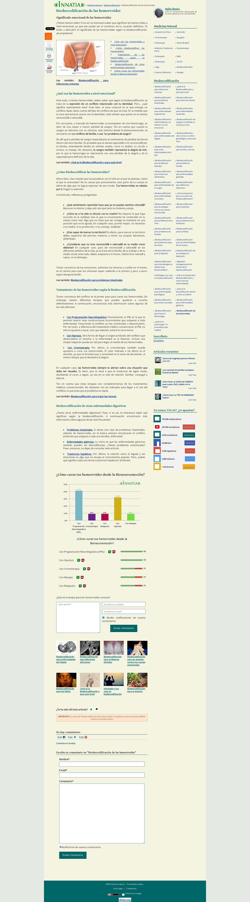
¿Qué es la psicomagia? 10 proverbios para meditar (161, 325)
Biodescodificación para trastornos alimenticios (162, 174)
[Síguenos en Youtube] (157, 426)
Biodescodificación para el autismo (136, 690)
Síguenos (190, 451)
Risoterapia (160, 61)
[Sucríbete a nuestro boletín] (157, 434)
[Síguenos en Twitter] (157, 458)
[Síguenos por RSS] (157, 466)
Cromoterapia (161, 37)
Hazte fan (190, 443)
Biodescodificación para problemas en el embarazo (185, 220)
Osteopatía (159, 56)
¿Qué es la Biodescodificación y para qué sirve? (96, 162)
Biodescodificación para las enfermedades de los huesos (186, 242)
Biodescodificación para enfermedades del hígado (66, 659)
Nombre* (64, 759)
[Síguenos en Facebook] (157, 442)
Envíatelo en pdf (49, 71)
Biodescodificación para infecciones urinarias (162, 89)
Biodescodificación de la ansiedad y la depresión (185, 253)
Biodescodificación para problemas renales (184, 163)
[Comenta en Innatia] (157, 418)
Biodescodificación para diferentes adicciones (89, 659)
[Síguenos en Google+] (157, 450)
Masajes (180, 72)
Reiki (179, 56)
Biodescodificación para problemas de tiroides (162, 231)
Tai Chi (179, 61)
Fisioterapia (160, 43)
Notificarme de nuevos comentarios (81, 847)
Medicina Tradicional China (163, 49)
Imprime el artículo (49, 60)
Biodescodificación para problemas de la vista (163, 220)
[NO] (113, 551)
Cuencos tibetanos (163, 72)
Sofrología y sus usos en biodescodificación (113, 691)
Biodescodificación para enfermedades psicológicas (162, 292)
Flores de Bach (183, 43)
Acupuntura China (163, 32)
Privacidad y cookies (135, 884)
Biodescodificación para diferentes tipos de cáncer (163, 242)
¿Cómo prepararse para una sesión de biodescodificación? (184, 196)
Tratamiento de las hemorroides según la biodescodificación (128, 57)
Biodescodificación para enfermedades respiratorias (162, 111)
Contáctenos (131, 888)
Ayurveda (181, 32)
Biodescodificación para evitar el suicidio (163, 301)
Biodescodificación (112, 5)
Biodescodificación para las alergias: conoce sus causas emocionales (136, 660)
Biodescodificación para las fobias (65, 690)
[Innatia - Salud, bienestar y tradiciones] (69, 4)
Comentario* (66, 781)
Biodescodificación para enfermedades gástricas (184, 302)
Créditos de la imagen (133, 893)
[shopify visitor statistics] (125, 899)
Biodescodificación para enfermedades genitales (184, 174)
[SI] (109, 551)
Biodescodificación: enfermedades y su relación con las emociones (162, 123)
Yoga (157, 67)
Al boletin (159, 340)
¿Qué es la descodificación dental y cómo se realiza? (185, 292)
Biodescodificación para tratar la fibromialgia (162, 313)
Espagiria (180, 37)
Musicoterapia (183, 48)
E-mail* (63, 770)
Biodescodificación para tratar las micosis (93, 396)
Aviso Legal (118, 888)
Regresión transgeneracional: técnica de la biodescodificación (184, 265)
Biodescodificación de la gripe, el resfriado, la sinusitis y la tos (185, 122)
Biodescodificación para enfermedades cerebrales (184, 111)
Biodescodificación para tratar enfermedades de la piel (162, 150)
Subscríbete (189, 427)
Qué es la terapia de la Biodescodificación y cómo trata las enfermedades (185, 279)
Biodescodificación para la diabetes (162, 252)
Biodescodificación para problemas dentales (113, 659)
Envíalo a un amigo (49, 48)
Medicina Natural (94, 5)
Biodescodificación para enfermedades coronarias (162, 196)
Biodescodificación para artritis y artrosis (185, 148)
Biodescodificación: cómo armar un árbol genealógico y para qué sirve (186, 137)
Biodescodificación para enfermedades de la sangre (164, 185)
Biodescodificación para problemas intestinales (97, 280)
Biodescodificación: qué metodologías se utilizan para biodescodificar (163, 265)
